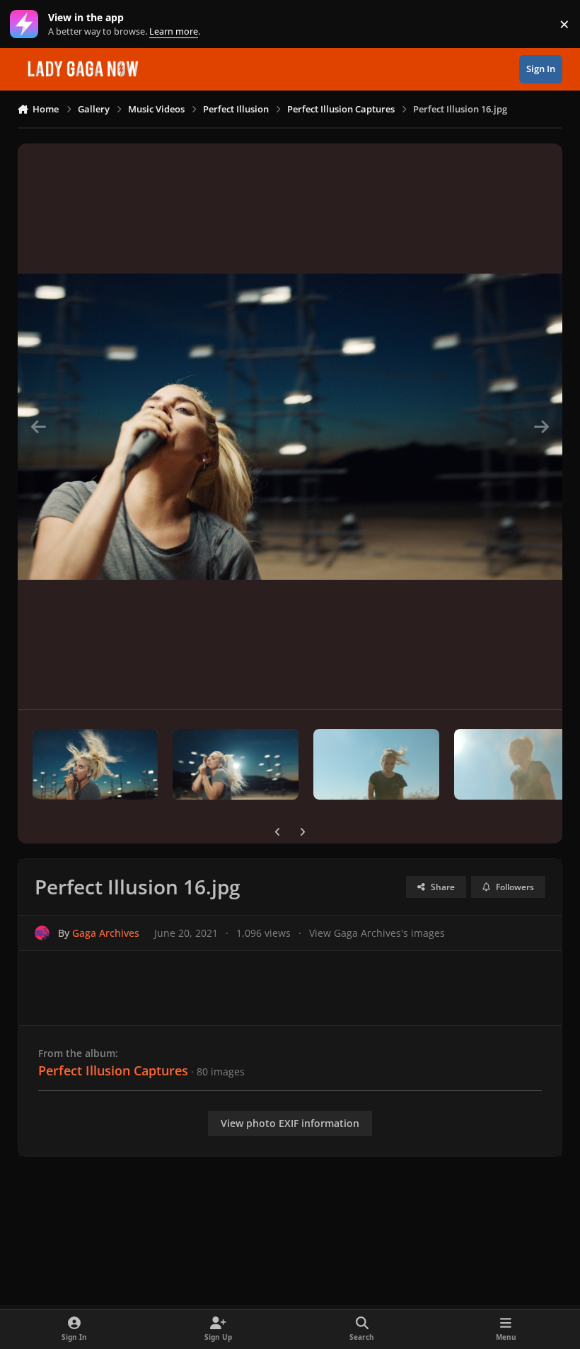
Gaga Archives (105, 933)
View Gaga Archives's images (377, 933)
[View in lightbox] (290, 426)
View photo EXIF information (290, 1123)
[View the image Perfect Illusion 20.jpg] (95, 764)
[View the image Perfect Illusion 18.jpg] (376, 764)
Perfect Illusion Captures (113, 1070)
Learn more (27, 24)
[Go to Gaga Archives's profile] (42, 932)
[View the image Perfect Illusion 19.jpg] (235, 764)
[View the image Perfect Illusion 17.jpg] (517, 764)
